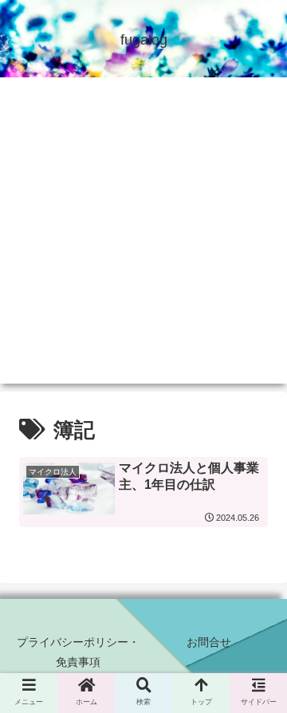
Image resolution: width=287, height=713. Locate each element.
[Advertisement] (143, 240)
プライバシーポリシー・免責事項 (78, 652)
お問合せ (209, 642)
